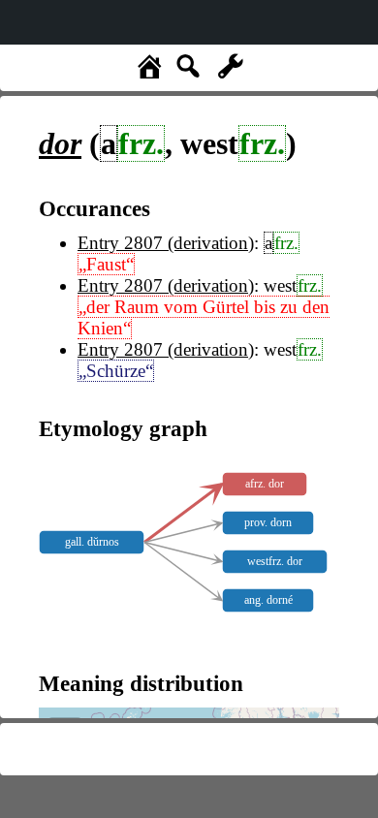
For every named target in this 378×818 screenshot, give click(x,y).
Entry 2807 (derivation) (166, 243)
